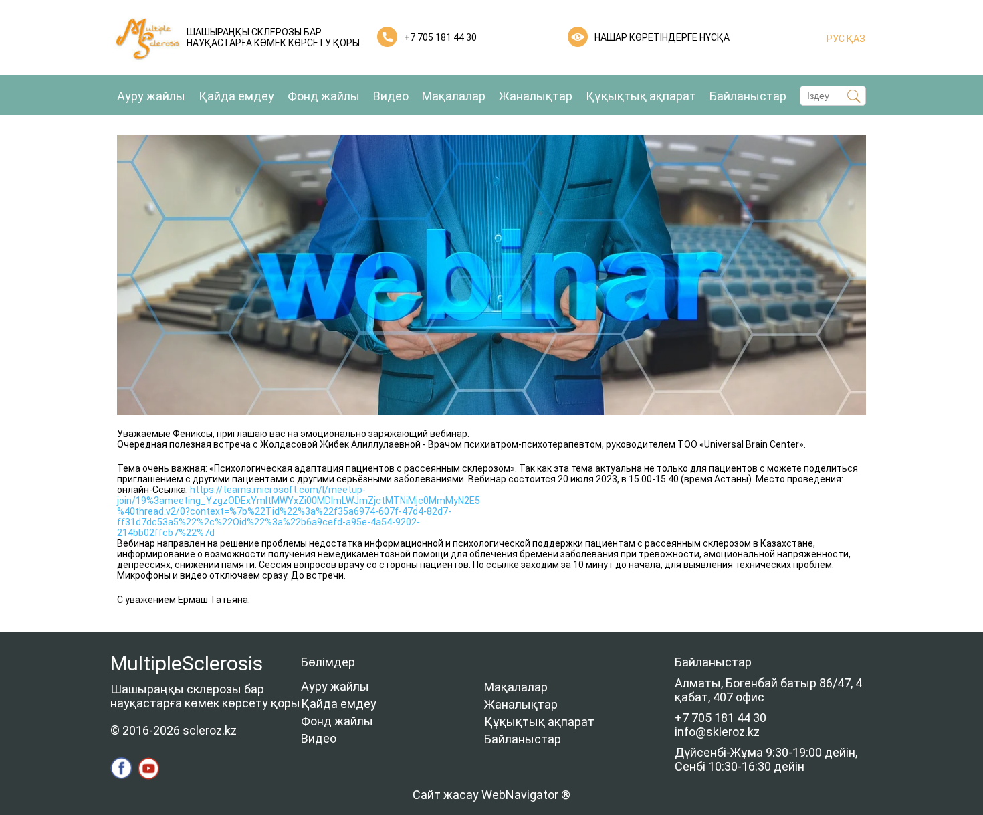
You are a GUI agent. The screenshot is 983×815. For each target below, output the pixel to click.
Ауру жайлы (151, 96)
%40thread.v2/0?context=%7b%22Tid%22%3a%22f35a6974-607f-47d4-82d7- (284, 511)
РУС (836, 38)
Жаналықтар (535, 96)
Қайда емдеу (236, 96)
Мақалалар (453, 96)
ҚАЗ (855, 38)
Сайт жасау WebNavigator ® (491, 795)
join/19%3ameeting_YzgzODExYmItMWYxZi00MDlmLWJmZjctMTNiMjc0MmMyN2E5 (298, 500)
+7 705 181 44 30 (440, 37)
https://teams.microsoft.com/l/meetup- (277, 489)
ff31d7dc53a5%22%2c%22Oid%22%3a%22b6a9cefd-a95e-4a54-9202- (268, 522)
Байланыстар (747, 96)
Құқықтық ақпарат (641, 96)
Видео (391, 96)
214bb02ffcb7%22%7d (166, 532)
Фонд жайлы (324, 96)
